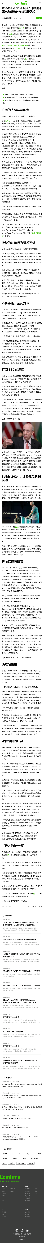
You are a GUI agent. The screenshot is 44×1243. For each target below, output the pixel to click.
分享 (41, 906)
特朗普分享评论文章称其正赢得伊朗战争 (19, 939)
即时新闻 (4, 1212)
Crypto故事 (28, 1196)
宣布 (17, 526)
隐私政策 (22, 1237)
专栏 (36, 1189)
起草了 (8, 120)
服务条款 (22, 1240)
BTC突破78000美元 (11, 1017)
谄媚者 (9, 45)
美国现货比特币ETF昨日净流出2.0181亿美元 (21, 985)
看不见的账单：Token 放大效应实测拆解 (15, 1128)
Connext (14, 1158)
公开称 (21, 28)
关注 (39, 18)
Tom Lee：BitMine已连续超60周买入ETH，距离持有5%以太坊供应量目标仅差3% (21, 923)
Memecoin (21, 1163)
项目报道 (27, 1198)
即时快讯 (27, 1189)
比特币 (5, 1154)
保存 (34, 907)
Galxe (21, 1154)
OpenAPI (4, 1217)
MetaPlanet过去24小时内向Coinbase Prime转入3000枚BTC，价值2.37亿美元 (19, 1001)
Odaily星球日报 (7, 18)
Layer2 (31, 1163)
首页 (3, 906)
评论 (10, 33)
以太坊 (11, 1163)
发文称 (17, 48)
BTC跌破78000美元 (11, 1046)
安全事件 (12, 1189)
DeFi (3, 1198)
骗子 (3, 45)
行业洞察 (8, 906)
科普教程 (27, 1200)
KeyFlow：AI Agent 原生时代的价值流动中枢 (16, 1118)
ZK (4, 1163)
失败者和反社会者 (21, 45)
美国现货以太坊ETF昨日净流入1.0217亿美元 (21, 971)
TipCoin (24, 1158)
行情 (36, 1193)
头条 (3, 1214)
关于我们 (27, 1212)
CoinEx (5, 1158)
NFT (3, 1200)
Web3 (3, 1196)
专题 (36, 1191)
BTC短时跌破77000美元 (13, 1031)
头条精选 (27, 1191)
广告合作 (27, 1214)
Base (13, 1154)
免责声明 (27, 1217)
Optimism (30, 1154)
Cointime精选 (5, 1081)
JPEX (39, 1154)
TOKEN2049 (34, 1158)
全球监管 (4, 1193)
